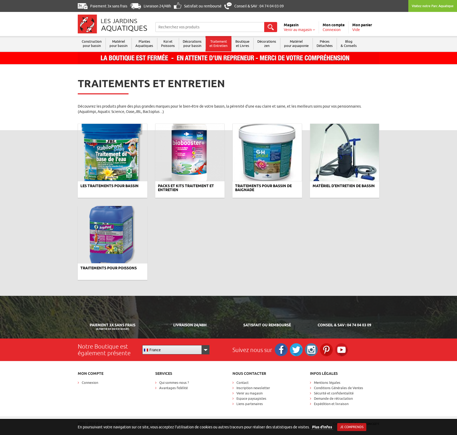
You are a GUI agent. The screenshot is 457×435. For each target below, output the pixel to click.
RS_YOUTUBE (341, 349)
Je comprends (351, 427)
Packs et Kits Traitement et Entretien (186, 188)
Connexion (90, 382)
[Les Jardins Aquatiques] (112, 24)
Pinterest (326, 349)
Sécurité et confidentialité (334, 393)
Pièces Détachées (325, 43)
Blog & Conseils (349, 43)
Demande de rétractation (333, 398)
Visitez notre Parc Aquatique (433, 6)
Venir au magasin (249, 393)
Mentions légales (327, 382)
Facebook (281, 349)
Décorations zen (266, 43)
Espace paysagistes (251, 398)
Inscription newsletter (253, 388)
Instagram (311, 349)
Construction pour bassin (92, 43)
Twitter (296, 349)
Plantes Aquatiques (144, 43)
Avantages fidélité (173, 388)
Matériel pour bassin (118, 43)
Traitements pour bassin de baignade (263, 188)
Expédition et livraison (331, 404)
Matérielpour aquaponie (296, 43)
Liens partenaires (249, 404)
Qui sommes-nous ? (174, 382)
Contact (242, 382)
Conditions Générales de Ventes (338, 388)
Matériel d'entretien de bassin (344, 186)
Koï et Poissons (168, 43)
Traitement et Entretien (218, 43)
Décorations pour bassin (192, 43)
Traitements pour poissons (108, 268)
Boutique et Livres (242, 43)
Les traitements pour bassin (109, 186)
